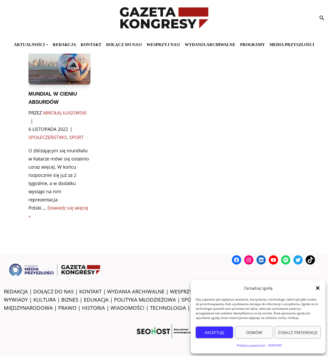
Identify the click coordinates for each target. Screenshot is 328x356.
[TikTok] (310, 260)
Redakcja (64, 44)
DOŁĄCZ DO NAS (53, 291)
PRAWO (67, 307)
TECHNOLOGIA (168, 307)
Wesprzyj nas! (163, 44)
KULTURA (44, 299)
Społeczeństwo (47, 137)
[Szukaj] (322, 18)
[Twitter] (298, 260)
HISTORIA (93, 307)
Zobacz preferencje (297, 332)
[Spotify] (285, 260)
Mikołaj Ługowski (65, 113)
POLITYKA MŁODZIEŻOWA (145, 299)
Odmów (254, 332)
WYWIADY (16, 299)
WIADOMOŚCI (127, 307)
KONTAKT (275, 345)
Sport (76, 137)
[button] (317, 288)
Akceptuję (214, 332)
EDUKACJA (96, 299)
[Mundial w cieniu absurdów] (59, 65)
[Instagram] (248, 260)
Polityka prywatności (251, 345)
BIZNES (69, 299)
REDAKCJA (16, 291)
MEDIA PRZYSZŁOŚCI (292, 44)
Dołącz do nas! (124, 44)
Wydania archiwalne (210, 44)
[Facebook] (236, 260)
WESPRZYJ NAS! (188, 291)
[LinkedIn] (261, 260)
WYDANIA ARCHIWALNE (136, 291)
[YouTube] (273, 260)
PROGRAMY (252, 44)
